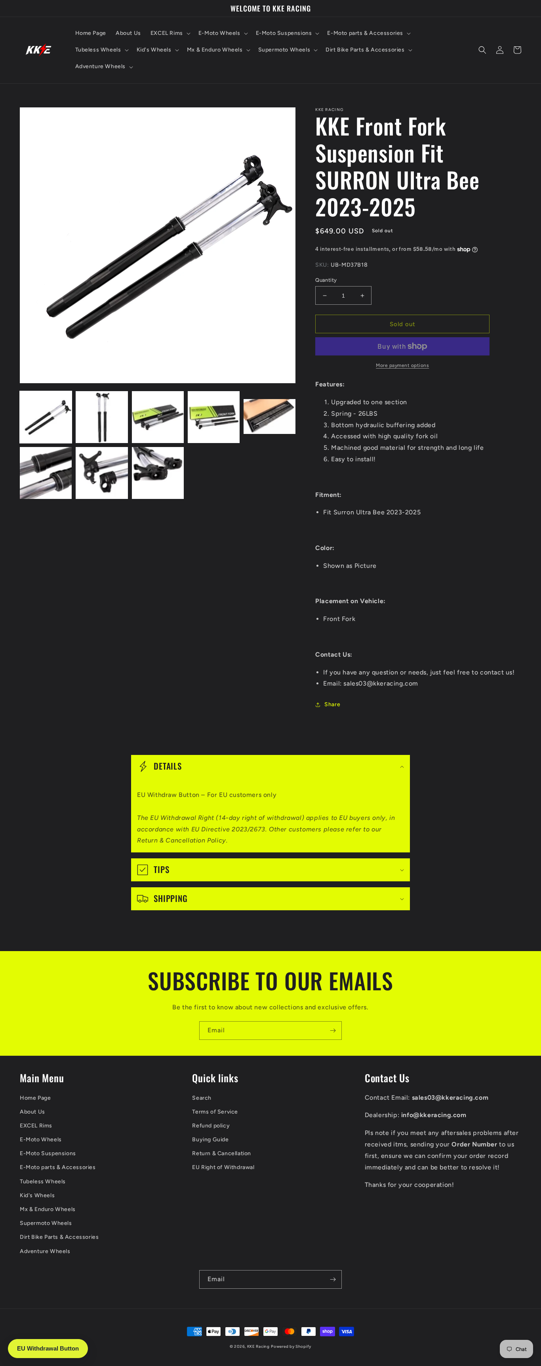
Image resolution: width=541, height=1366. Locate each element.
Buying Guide (210, 1139)
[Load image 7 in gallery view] (102, 473)
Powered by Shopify (291, 1346)
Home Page (35, 1098)
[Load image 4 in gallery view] (214, 417)
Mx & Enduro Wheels (48, 1209)
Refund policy (211, 1125)
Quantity (326, 280)
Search (201, 1098)
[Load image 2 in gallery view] (102, 417)
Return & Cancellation (221, 1153)
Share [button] (332, 704)
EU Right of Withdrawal (223, 1167)
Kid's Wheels (37, 1195)
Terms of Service (215, 1111)
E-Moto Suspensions (48, 1153)
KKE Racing (258, 1346)
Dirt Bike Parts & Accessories (59, 1237)
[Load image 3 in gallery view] (158, 417)
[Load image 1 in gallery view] (46, 417)
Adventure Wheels (45, 1251)
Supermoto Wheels (46, 1223)
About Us (32, 1111)
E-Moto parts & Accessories (58, 1167)
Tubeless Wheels (43, 1181)
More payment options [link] (402, 365)
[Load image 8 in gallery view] (158, 473)
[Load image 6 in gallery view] (46, 473)
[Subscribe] (332, 1030)
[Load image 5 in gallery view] (269, 417)
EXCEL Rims (36, 1125)
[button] (170, 33)
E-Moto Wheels (41, 1139)
